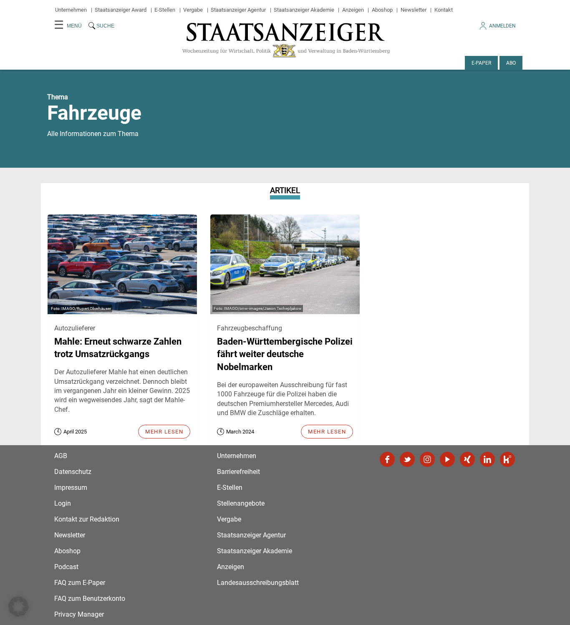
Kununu (507, 459)
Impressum (70, 487)
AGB (60, 456)
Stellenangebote (241, 503)
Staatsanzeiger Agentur (238, 10)
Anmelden (502, 26)
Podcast (66, 567)
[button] (18, 606)
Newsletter (413, 10)
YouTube (447, 459)
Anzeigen (353, 10)
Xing (467, 459)
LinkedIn (487, 459)
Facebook (387, 459)
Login (62, 503)
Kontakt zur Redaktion (86, 519)
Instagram (427, 459)
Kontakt (443, 10)
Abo (511, 63)
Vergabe (193, 10)
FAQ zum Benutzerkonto (89, 598)
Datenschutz (72, 472)
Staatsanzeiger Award (120, 10)
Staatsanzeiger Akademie (304, 10)
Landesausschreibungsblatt (258, 583)
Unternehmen (71, 10)
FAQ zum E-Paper (79, 583)
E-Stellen (164, 10)
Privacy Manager (79, 614)
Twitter (407, 459)
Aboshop (382, 10)
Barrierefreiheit (238, 472)
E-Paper (481, 63)
